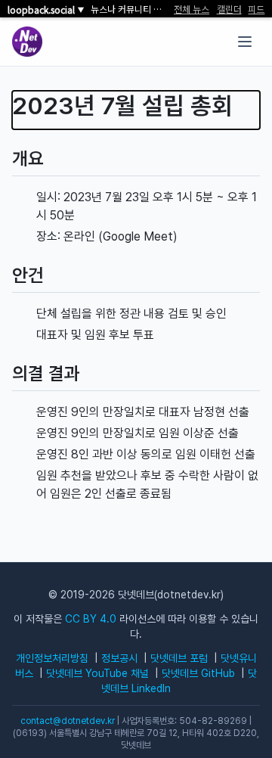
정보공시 (119, 658)
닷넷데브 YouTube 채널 (97, 673)
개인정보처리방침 (52, 658)
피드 (256, 9)
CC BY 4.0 (90, 619)
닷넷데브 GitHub (198, 673)
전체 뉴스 (191, 9)
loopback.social (46, 9)
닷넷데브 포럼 (179, 658)
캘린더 (229, 9)
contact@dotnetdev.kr (67, 721)
